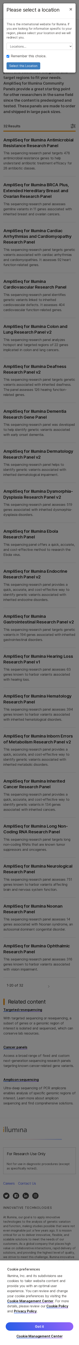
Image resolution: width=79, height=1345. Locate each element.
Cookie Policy (57, 1306)
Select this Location (23, 66)
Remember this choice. (28, 56)
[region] (39, 1302)
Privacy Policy (25, 1311)
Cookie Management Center (30, 1301)
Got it (39, 1326)
